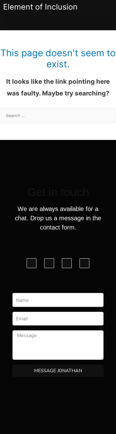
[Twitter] (49, 263)
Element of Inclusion (40, 6)
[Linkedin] (84, 263)
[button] (58, 22)
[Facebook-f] (32, 263)
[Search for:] (58, 115)
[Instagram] (67, 263)
